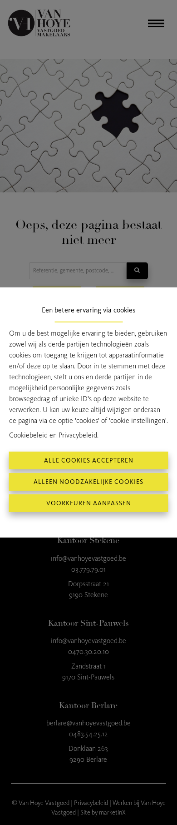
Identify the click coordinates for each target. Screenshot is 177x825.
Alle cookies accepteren (88, 460)
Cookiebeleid (28, 435)
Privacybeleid (78, 435)
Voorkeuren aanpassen (88, 503)
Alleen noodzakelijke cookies (88, 482)
